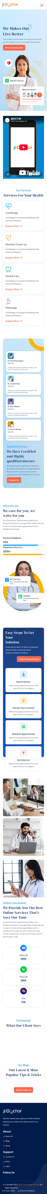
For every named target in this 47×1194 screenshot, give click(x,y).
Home (8, 1146)
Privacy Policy (9, 1191)
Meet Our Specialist (14, 47)
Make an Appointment (29, 659)
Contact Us (14, 480)
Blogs (8, 1141)
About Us (9, 1136)
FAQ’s (8, 1161)
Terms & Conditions (27, 1191)
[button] (41, 5)
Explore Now (12, 226)
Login (8, 1166)
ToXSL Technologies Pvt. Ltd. (29, 1184)
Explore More (22, 1090)
